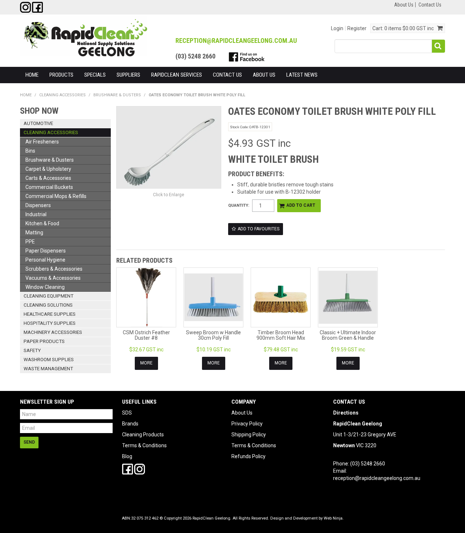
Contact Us (429, 4)
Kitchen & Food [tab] (42, 223)
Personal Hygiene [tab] (45, 260)
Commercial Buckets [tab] (49, 187)
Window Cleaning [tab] (45, 287)
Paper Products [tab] (44, 341)
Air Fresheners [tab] (42, 142)
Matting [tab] (34, 232)
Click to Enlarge (168, 194)
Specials (95, 75)
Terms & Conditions (144, 445)
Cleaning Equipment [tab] (48, 296)
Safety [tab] (32, 350)
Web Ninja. (334, 518)
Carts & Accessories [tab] (48, 178)
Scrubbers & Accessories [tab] (53, 269)
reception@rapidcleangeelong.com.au (376, 478)
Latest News (302, 75)
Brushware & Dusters (117, 95)
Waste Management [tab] (48, 368)
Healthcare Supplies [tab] (50, 314)
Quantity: (238, 205)
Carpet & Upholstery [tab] (48, 169)
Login (337, 28)
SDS (127, 413)
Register (357, 28)
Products (61, 75)
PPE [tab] (30, 242)
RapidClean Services (176, 75)
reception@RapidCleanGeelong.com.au (236, 40)
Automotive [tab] (38, 123)
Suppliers (128, 75)
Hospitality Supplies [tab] (50, 323)
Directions (346, 413)
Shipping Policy (248, 434)
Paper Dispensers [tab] (45, 251)
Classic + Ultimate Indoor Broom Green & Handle (348, 335)
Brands (130, 424)
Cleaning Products (143, 434)
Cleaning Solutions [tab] (48, 305)
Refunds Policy (248, 456)
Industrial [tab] (35, 214)
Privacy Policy (247, 424)
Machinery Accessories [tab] (53, 332)
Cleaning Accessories (62, 95)
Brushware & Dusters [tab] (49, 160)
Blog (127, 456)
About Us (403, 4)
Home (32, 75)
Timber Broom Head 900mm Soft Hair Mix (280, 335)
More (146, 363)
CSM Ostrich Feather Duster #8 (146, 335)
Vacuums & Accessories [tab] (53, 278)
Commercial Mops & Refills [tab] (55, 196)
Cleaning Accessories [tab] (51, 132)
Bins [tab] (30, 151)
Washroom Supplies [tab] (49, 359)
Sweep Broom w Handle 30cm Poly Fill (213, 335)
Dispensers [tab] (38, 205)
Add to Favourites (258, 228)
